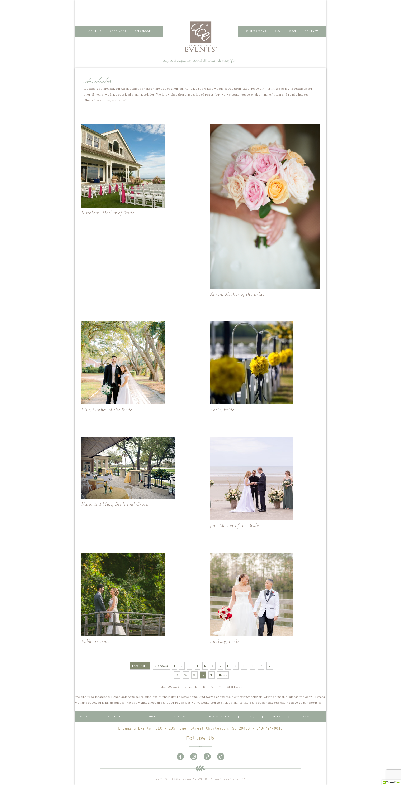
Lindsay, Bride (224, 641)
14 (177, 675)
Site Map (239, 779)
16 (194, 675)
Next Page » (234, 686)
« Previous (161, 665)
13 (269, 665)
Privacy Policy (220, 779)
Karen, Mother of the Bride (237, 294)
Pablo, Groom (95, 641)
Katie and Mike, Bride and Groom (115, 504)
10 (244, 665)
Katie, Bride (222, 409)
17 (212, 686)
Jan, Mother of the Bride (234, 525)
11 (253, 665)
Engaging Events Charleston (200, 36)
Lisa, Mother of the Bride (106, 409)
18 (211, 675)
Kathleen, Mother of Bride (107, 212)
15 (185, 675)
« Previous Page (169, 686)
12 (261, 665)
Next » (223, 675)
